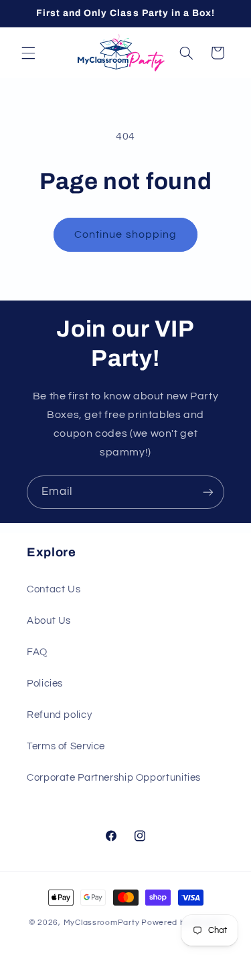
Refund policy (59, 715)
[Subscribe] (208, 491)
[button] (28, 52)
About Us (49, 621)
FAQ (37, 652)
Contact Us (53, 589)
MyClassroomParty (102, 922)
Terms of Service (66, 746)
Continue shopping (125, 234)
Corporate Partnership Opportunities (114, 778)
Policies (45, 684)
